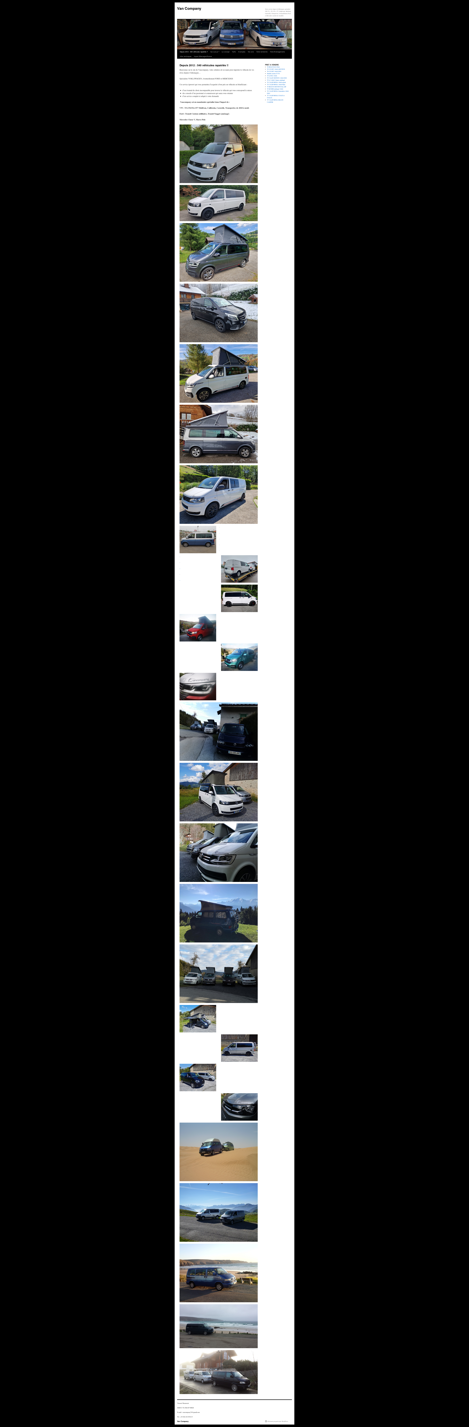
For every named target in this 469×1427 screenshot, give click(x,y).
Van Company (189, 8)
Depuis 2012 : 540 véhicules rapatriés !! (194, 52)
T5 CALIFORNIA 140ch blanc (276, 84)
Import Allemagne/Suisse (203, 56)
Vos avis (251, 52)
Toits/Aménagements (277, 52)
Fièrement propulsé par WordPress (277, 1421)
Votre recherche (261, 52)
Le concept (225, 52)
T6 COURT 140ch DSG (274, 71)
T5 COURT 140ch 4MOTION (276, 69)
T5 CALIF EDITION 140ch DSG (277, 78)
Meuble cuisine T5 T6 (273, 73)
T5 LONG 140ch (272, 76)
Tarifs (234, 52)
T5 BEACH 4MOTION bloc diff (276, 87)
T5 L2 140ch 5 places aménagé (276, 80)
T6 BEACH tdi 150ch (273, 67)
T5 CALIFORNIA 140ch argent (276, 82)
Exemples (241, 52)
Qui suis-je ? (214, 52)
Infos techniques (186, 56)
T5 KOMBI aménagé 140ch (275, 89)
